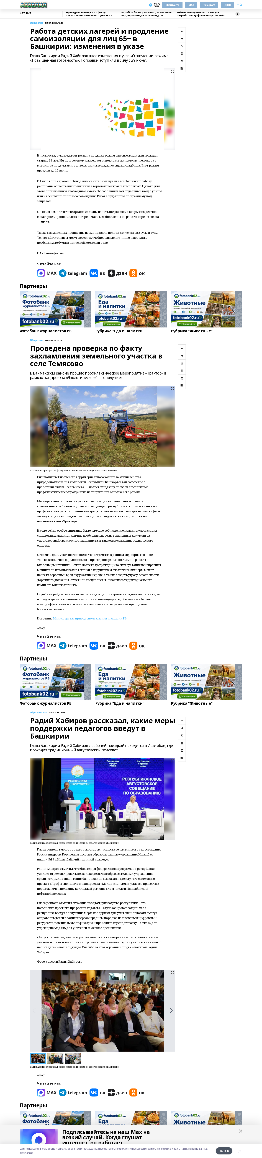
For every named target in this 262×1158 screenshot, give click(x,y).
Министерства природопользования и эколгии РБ (90, 618)
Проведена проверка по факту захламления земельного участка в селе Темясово (89, 14)
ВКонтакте (172, 5)
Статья (25, 13)
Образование (38, 712)
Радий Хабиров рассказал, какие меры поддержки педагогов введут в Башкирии (146, 14)
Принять (224, 1150)
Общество (36, 22)
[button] (171, 1010)
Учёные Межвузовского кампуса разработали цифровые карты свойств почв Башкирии (202, 14)
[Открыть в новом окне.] (47, 273)
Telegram (209, 5)
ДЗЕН (227, 5)
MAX (191, 5)
